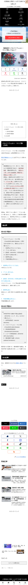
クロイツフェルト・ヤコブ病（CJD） (14, 127)
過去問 (7, 129)
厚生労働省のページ (6, 157)
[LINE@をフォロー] (7, 447)
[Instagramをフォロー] (20, 440)
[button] (22, 73)
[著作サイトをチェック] (7, 436)
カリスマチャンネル (14, 37)
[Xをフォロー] (20, 436)
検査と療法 (19, 363)
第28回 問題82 (10, 133)
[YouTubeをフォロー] (7, 444)
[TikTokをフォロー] (20, 444)
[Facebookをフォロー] (7, 440)
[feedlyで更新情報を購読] (20, 447)
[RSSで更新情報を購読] (14, 451)
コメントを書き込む (14, 563)
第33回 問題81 (11, 131)
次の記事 (7, 136)
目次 (12, 124)
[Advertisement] (14, 105)
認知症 (4, 384)
